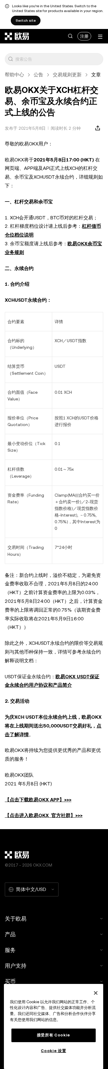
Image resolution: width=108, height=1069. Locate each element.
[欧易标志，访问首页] (17, 36)
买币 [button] (10, 981)
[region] (53, 1026)
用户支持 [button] (15, 965)
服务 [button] (10, 950)
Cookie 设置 (53, 1050)
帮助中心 (14, 75)
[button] (70, 36)
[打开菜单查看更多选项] (100, 36)
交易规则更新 (67, 75)
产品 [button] (10, 934)
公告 (38, 75)
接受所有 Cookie (53, 1035)
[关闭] (95, 993)
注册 (84, 36)
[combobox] (57, 59)
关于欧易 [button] (15, 918)
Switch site (26, 20)
